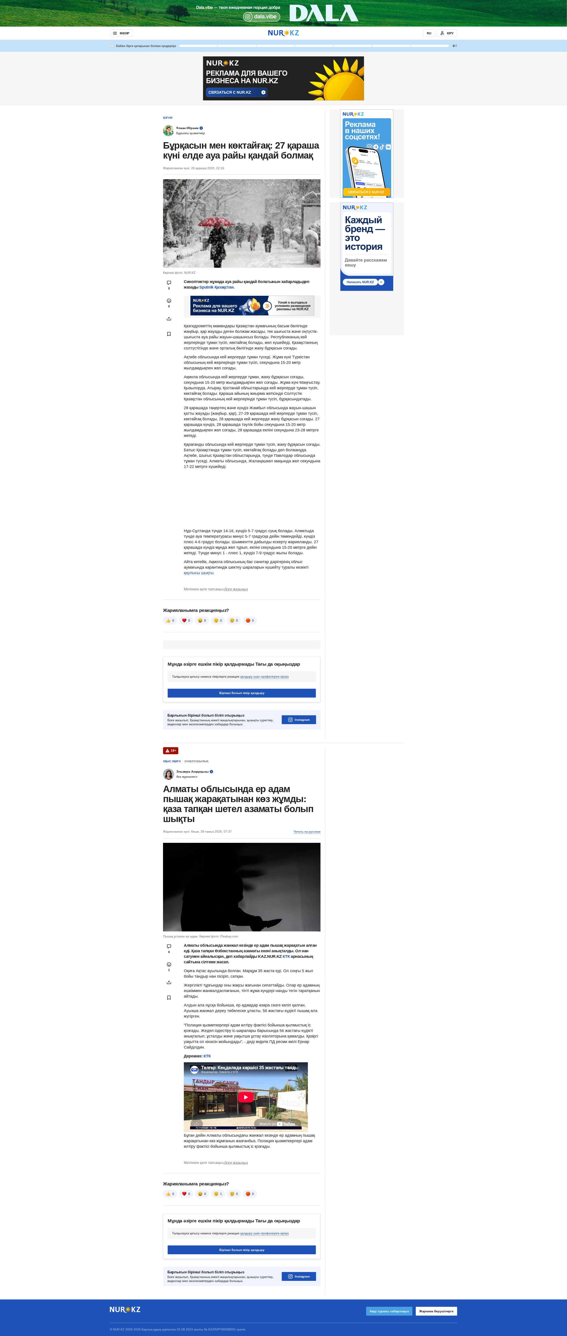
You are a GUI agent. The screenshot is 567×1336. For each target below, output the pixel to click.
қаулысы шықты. (199, 573)
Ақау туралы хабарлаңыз (389, 1311)
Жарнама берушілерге (436, 1311)
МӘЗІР (124, 33)
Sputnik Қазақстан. (217, 287)
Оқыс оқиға (172, 761)
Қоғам (167, 117)
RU (429, 33)
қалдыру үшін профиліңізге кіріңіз (264, 676)
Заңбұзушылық (196, 761)
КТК (287, 956)
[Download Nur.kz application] (283, 13)
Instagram (302, 719)
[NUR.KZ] (283, 33)
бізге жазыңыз (236, 589)
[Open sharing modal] (169, 318)
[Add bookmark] (169, 334)
